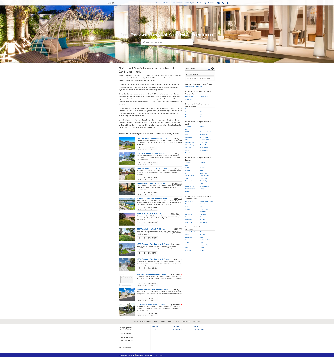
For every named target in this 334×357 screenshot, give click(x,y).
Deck (186, 165)
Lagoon (187, 242)
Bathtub (187, 132)
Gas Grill (187, 170)
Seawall (202, 250)
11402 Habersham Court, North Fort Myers (153, 168)
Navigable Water (204, 245)
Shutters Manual (204, 186)
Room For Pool (189, 181)
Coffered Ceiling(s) (190, 145)
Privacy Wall (203, 178)
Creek (201, 237)
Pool (201, 217)
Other (186, 173)
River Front (188, 250)
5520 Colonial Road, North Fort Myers (151, 304)
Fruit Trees (203, 168)
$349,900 (176, 244)
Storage (202, 189)
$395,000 (178, 259)
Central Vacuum (189, 142)
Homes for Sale (189, 96)
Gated (186, 206)
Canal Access (188, 237)
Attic (186, 129)
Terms (155, 355)
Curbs (186, 204)
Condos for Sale (204, 96)
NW (201, 111)
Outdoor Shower (204, 175)
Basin (201, 232)
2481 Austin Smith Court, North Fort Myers (153, 274)
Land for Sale (188, 99)
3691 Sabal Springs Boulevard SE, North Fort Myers (153, 153)
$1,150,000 (177, 184)
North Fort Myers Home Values (193, 87)
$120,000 (178, 229)
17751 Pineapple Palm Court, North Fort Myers (153, 244)
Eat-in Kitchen (204, 147)
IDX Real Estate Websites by (126, 355)
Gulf (186, 240)
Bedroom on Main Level (206, 132)
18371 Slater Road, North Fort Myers (150, 214)
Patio (186, 178)
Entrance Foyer (204, 150)
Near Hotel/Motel (189, 214)
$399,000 (178, 138)
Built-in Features (204, 137)
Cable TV (187, 140)
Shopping (202, 219)
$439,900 (178, 169)
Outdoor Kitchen (189, 175)
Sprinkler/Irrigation (190, 189)
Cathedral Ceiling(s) (205, 140)
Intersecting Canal (205, 240)
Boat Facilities (188, 201)
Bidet (186, 134)
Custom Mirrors (204, 145)
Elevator (187, 150)
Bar (201, 129)
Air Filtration (188, 126)
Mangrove (187, 245)
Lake (201, 242)
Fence (202, 165)
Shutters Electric (189, 186)
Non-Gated (203, 214)
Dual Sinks (188, 147)
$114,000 (178, 199)
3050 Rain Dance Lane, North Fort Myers (152, 198)
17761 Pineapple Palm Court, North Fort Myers (153, 259)
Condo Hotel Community (207, 201)
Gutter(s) (187, 209)
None (201, 170)
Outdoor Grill (203, 173)
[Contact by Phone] (223, 3)
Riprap (202, 247)
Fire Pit (187, 168)
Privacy (161, 355)
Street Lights (188, 222)
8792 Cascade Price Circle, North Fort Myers (153, 138)
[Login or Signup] (227, 3)
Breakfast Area (204, 134)
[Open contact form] (218, 3)
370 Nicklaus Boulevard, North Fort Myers (152, 289)
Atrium (202, 126)
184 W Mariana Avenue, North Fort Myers (152, 183)
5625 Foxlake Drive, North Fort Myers (151, 229)
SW (186, 117)
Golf (201, 206)
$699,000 (176, 214)
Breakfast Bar (188, 137)
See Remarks (188, 219)
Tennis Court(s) (204, 222)
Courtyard (203, 162)
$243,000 (176, 274)
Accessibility (148, 355)
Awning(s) (187, 162)
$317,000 (178, 153)
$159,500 (176, 304)
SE (201, 114)
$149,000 (178, 289)
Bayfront (202, 234)
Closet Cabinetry (204, 142)
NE (185, 111)
